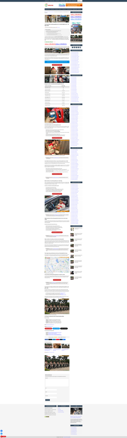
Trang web (46, 395)
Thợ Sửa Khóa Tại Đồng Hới (74, 163)
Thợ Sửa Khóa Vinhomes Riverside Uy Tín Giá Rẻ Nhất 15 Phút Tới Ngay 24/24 (48, 350)
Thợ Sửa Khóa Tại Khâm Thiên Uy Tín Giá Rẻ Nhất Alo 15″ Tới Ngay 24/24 (57, 350)
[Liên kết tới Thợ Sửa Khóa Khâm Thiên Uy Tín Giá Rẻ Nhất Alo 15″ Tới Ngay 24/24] (65, 345)
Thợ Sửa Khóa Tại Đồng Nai (74, 189)
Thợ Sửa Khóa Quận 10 (74, 89)
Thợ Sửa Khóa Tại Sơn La (74, 142)
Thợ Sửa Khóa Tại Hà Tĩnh (74, 159)
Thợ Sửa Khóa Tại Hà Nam (74, 123)
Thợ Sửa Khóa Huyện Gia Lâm (74, 68)
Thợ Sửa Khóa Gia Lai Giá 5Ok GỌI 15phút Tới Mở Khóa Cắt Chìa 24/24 (78, 272)
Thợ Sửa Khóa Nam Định (74, 145)
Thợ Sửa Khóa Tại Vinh (74, 156)
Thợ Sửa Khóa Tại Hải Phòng (74, 106)
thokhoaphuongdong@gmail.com (50, 324)
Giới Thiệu (59, 409)
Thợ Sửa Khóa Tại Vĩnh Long (74, 219)
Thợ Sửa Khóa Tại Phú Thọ (74, 126)
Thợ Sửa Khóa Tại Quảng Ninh (74, 114)
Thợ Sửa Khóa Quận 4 (73, 81)
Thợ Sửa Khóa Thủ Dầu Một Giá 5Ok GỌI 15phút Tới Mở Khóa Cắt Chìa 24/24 (78, 267)
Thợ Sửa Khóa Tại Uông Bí (74, 119)
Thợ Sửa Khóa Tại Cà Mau (74, 215)
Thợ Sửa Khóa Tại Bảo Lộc (74, 179)
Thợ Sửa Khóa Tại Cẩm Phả (74, 118)
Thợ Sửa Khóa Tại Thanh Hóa (74, 155)
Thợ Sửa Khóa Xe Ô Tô (74, 431)
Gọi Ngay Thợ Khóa (63, 294)
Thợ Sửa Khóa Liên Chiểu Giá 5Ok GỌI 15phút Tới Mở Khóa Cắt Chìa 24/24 (78, 261)
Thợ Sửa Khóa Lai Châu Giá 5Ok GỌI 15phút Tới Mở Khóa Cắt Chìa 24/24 (78, 250)
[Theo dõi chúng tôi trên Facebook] (72, 47)
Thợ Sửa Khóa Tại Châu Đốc (74, 211)
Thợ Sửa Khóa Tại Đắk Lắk (74, 178)
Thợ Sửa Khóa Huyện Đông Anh (75, 72)
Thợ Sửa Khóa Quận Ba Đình (74, 60)
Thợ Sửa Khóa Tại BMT (74, 151)
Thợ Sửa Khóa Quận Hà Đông (74, 52)
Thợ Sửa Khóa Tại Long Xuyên (74, 188)
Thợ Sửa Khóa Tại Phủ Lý (74, 122)
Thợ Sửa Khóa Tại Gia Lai (74, 171)
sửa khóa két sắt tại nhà (56, 235)
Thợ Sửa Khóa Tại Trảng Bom (74, 223)
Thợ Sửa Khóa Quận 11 (74, 90)
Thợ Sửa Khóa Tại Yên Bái (74, 138)
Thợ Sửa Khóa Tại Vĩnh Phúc (74, 130)
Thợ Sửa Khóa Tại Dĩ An (74, 193)
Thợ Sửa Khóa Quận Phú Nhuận (75, 101)
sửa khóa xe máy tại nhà (56, 177)
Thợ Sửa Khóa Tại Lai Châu (74, 141)
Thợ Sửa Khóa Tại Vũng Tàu (74, 185)
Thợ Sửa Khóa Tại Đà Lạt (74, 152)
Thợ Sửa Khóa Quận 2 (73, 78)
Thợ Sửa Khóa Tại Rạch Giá (74, 212)
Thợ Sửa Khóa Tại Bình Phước (75, 200)
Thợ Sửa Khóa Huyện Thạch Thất (75, 71)
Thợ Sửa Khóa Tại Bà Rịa (74, 204)
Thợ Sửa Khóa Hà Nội (51, 352)
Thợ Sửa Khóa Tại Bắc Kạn (74, 110)
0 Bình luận (58, 27)
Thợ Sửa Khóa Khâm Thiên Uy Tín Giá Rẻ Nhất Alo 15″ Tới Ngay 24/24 (65, 350)
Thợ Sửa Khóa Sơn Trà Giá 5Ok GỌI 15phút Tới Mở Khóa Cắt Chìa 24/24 (78, 234)
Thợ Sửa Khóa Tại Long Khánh (75, 220)
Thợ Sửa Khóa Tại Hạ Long (74, 115)
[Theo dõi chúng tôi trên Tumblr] (78, 47)
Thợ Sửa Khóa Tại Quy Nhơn (74, 160)
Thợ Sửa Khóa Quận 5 (73, 82)
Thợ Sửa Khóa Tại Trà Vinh (74, 216)
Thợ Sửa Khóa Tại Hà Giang (74, 134)
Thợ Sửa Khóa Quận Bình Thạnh (75, 97)
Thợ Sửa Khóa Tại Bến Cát (74, 196)
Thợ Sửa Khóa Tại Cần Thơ (74, 184)
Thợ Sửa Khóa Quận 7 (73, 85)
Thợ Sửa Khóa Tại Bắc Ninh (74, 107)
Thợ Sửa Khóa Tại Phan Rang (74, 175)
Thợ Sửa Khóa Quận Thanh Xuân (75, 56)
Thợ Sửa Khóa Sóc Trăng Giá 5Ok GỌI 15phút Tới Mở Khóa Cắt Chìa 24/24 (78, 278)
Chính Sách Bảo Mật (60, 410)
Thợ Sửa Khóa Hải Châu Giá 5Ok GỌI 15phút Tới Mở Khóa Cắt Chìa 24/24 (78, 245)
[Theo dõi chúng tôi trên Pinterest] (76, 47)
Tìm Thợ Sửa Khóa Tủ (73, 427)
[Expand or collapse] (68, 29)
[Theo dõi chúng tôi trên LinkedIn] (74, 47)
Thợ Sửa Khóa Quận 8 (73, 86)
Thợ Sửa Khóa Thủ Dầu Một (74, 192)
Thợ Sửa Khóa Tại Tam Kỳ (74, 167)
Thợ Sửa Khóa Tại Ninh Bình (74, 111)
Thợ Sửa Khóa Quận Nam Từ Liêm (75, 64)
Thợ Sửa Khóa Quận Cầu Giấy (74, 53)
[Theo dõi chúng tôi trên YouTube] (80, 47)
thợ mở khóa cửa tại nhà (56, 157)
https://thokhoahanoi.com (50, 326)
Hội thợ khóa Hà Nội (61, 297)
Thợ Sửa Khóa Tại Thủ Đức (74, 93)
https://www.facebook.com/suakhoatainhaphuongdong (55, 332)
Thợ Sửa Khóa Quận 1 (73, 77)
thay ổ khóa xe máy (54, 282)
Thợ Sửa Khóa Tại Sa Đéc (74, 208)
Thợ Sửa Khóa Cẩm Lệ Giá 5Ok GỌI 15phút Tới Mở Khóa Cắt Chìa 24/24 (78, 240)
